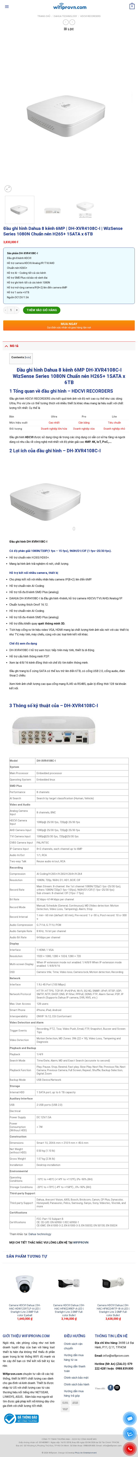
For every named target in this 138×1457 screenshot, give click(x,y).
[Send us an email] (117, 1388)
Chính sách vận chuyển (73, 1346)
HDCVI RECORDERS (90, 16)
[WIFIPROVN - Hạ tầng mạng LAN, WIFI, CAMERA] (69, 6)
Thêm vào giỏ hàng (42, 310)
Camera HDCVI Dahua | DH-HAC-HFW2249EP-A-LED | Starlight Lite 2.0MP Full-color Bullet (69, 1310)
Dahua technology (39, 1234)
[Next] (127, 114)
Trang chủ (43, 16)
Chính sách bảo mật (76, 1377)
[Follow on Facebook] (111, 1388)
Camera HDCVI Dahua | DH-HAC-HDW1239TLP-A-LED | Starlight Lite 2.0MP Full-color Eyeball (25, 1310)
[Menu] (7, 6)
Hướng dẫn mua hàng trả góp (74, 1394)
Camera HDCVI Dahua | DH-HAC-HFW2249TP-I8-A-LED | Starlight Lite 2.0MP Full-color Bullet (113, 1310)
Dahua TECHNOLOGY (65, 16)
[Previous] (10, 114)
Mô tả (14, 346)
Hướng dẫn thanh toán (74, 1369)
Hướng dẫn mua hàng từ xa (74, 1357)
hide (27, 357)
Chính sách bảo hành (76, 1384)
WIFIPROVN (80, 1242)
